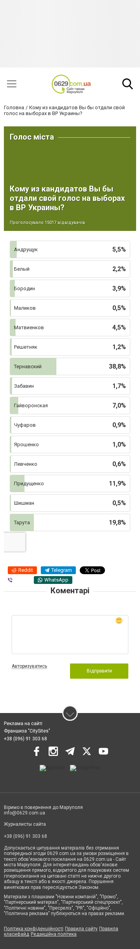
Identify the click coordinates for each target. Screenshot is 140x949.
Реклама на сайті (23, 723)
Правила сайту (81, 928)
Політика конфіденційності (33, 928)
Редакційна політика (54, 934)
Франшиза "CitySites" (27, 731)
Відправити (99, 671)
